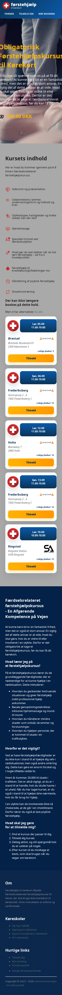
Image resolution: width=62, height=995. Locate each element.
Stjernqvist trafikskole (24, 929)
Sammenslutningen (46, 981)
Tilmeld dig (26, 13)
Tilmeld (31, 358)
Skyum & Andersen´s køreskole (29, 933)
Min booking (47, 13)
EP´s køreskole (20, 937)
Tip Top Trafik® (20, 925)
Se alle (38, 312)
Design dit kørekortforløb (26, 970)
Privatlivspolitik (20, 965)
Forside (9, 13)
